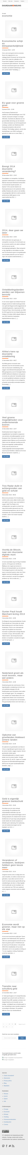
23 (3, 1026)
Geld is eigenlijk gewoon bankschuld (12, 800)
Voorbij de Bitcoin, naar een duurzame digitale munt (12, 552)
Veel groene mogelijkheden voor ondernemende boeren (12, 421)
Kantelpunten (7, 1122)
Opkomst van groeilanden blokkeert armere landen (13, 737)
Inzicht (5, 1096)
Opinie (6, 1098)
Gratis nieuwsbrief (9, 1075)
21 (12, 1024)
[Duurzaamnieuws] (11, 5)
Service (5, 1)
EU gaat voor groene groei (13, 104)
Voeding (6, 1117)
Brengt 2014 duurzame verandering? (9, 169)
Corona (6, 1124)
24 (6, 1026)
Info (5, 1101)
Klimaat (6, 1114)
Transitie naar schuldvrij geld (9, 987)
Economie (6, 1111)
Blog (5, 1083)
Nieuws (6, 1093)
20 (9, 1024)
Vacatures (16, 1)
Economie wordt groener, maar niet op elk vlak (13, 927)
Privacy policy (8, 1080)
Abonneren (7, 1078)
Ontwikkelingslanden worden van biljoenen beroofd (13, 292)
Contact (22, 1)
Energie (6, 1109)
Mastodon (6, 1085)
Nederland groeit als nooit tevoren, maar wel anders (12, 675)
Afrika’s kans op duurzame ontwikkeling (10, 354)
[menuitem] (4, 1)
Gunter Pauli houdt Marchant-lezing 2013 (13, 612)
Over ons (10, 1)
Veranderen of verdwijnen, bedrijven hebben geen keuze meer (13, 864)
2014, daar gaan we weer (12, 231)
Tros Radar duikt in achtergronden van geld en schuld (12, 488)
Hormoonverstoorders (10, 1119)
